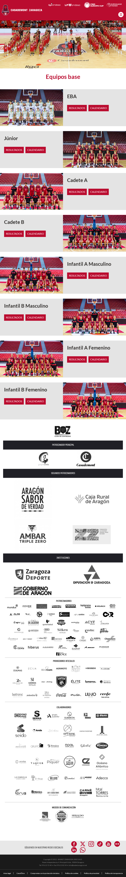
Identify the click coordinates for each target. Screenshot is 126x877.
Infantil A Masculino (89, 264)
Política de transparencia (114, 873)
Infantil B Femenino (25, 389)
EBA (72, 96)
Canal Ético (21, 873)
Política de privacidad (91, 873)
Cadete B (14, 222)
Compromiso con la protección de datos (45, 873)
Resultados (77, 107)
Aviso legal (7, 873)
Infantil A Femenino (88, 348)
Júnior (11, 138)
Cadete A (77, 180)
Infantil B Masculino (26, 306)
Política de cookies (71, 873)
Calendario (98, 107)
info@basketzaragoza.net (78, 865)
